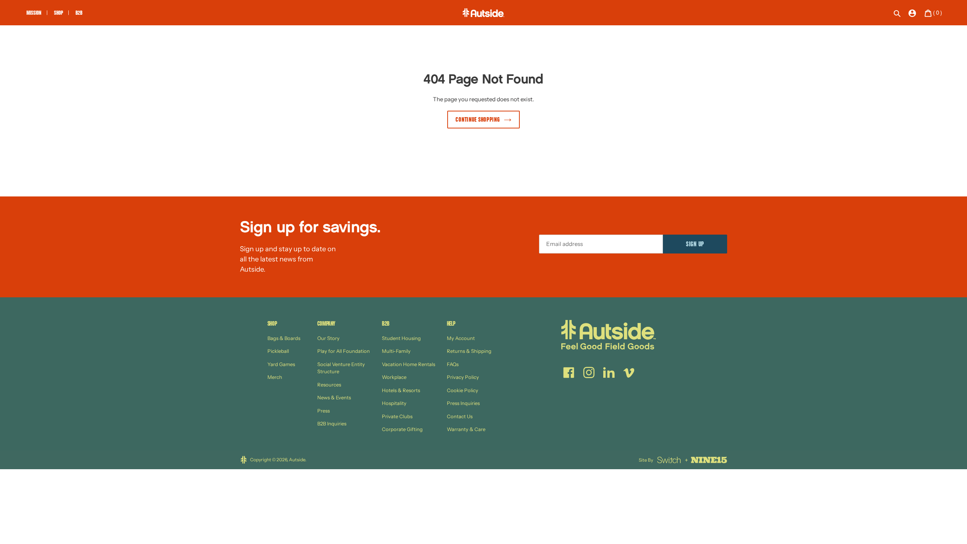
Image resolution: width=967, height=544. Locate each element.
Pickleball (278, 351)
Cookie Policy (462, 390)
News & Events (334, 397)
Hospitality (394, 403)
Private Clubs (397, 416)
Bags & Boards (283, 338)
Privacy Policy (463, 377)
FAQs (453, 364)
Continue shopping (478, 120)
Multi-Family (396, 351)
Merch (274, 377)
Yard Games (281, 364)
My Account (461, 338)
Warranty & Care (466, 429)
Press (323, 411)
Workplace (394, 377)
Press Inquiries (463, 403)
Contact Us (460, 416)
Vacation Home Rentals (408, 364)
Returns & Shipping (469, 351)
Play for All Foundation (343, 351)
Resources (329, 385)
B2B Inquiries (331, 423)
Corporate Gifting (402, 429)
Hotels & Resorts (401, 390)
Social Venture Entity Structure (341, 368)
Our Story (328, 338)
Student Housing (401, 338)
